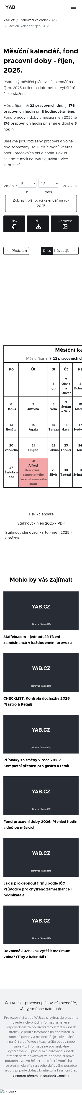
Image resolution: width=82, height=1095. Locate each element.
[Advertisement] (41, 302)
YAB (10, 7)
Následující (63, 250)
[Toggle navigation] (76, 7)
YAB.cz (9, 20)
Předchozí (18, 250)
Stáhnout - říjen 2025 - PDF (41, 523)
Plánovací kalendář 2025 (38, 20)
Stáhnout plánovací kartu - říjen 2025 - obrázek (38, 535)
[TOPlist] (8, 1092)
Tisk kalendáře (41, 514)
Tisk (14, 221)
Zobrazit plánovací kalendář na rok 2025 (41, 203)
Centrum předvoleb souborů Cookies (41, 1076)
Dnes (47, 250)
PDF (38, 221)
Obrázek (65, 221)
